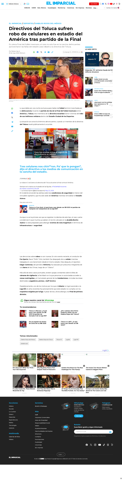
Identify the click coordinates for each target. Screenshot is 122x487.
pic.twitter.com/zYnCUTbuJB (29, 188)
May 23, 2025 (49, 190)
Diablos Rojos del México (48, 23)
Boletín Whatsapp (41, 406)
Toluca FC (59, 339)
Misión (37, 425)
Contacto (38, 436)
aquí (58, 302)
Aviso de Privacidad (41, 420)
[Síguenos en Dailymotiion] (112, 445)
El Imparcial (15, 23)
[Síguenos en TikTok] (114, 3)
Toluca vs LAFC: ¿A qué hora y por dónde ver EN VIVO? (69, 323)
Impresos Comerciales (42, 417)
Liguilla (68, 339)
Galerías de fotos (14, 436)
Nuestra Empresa (40, 428)
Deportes (28, 23)
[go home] (14, 457)
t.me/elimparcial (107, 405)
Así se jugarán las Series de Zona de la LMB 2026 (37, 322)
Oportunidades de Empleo (44, 431)
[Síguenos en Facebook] (103, 3)
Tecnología (12, 425)
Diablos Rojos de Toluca (46, 339)
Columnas (70, 8)
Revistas (89, 8)
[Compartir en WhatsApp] (34, 52)
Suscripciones (39, 439)
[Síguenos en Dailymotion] (119, 3)
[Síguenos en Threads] (116, 3)
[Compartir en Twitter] (41, 52)
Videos (11, 439)
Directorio (38, 434)
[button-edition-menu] (105, 7)
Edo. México (42, 8)
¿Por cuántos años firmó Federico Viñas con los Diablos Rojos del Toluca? (70, 312)
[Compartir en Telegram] (45, 52)
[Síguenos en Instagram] (108, 3)
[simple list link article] (99, 60)
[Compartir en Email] (48, 52)
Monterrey (61, 8)
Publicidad (38, 442)
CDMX (34, 8)
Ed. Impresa (80, 8)
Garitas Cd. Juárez (111, 7)
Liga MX (76, 339)
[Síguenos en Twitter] (105, 3)
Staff (36, 414)
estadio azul (24, 343)
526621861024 (79, 405)
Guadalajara (52, 8)
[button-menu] (2, 4)
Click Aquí (78, 416)
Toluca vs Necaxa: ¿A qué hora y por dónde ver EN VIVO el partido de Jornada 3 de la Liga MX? (38, 313)
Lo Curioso (12, 411)
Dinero (11, 414)
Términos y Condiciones (99, 436)
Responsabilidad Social (42, 423)
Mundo (11, 409)
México (11, 406)
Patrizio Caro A (15, 51)
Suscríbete (94, 4)
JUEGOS (27, 8)
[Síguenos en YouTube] (111, 3)
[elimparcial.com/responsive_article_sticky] (121, 478)
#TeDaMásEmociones (59, 186)
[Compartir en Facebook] (37, 52)
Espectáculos (13, 420)
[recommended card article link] (23, 209)
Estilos (11, 422)
